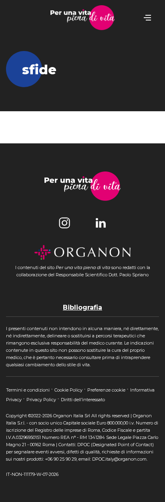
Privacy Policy (41, 399)
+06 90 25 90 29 (60, 459)
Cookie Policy (69, 390)
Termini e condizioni (28, 390)
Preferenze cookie (107, 390)
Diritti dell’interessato (83, 399)
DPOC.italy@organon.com (119, 459)
